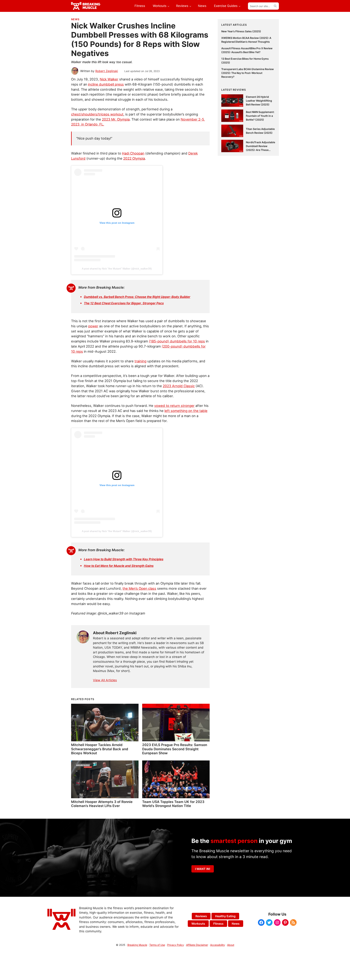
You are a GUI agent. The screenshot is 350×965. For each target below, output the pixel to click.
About (230, 944)
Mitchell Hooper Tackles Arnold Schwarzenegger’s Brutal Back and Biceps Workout (99, 749)
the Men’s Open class (139, 588)
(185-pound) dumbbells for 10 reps (177, 341)
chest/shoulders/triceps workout (97, 114)
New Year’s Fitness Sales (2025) (241, 31)
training (140, 361)
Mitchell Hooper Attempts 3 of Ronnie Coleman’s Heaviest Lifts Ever (102, 804)
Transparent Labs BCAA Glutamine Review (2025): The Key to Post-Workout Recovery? (247, 73)
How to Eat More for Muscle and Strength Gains (118, 566)
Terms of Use (157, 944)
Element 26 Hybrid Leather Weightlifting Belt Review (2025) (259, 100)
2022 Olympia (134, 158)
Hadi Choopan (133, 153)
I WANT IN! (202, 869)
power (93, 326)
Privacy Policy (175, 944)
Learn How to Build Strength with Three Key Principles (123, 559)
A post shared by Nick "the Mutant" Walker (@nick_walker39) (117, 268)
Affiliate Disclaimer (197, 944)
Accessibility (217, 944)
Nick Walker (109, 79)
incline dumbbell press (106, 84)
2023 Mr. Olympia (116, 119)
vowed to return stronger (174, 406)
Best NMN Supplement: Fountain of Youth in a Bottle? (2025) (260, 115)
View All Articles (105, 680)
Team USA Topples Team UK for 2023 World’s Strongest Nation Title (173, 804)
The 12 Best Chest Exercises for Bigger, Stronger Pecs (124, 303)
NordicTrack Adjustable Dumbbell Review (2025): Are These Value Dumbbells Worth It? (260, 150)
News (75, 19)
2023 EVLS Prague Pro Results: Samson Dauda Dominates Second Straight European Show (174, 749)
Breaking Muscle (137, 944)
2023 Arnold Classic (179, 386)
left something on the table (185, 411)
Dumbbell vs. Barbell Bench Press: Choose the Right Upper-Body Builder (137, 297)
